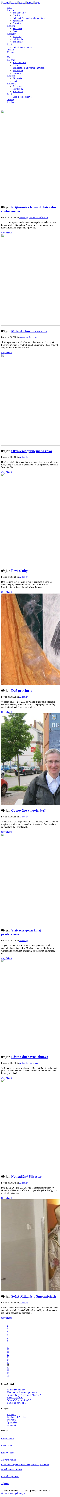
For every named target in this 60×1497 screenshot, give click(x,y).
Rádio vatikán (7, 1452)
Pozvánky (33, 337)
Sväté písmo (6, 1445)
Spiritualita (12, 1422)
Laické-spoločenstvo (38, 217)
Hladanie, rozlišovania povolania (22, 1392)
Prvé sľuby (19, 571)
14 (8, 1360)
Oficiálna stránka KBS (11, 1469)
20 (8, 1375)
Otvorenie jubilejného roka (31, 451)
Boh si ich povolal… (16, 1403)
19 (8, 1373)
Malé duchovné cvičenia (29, 331)
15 (8, 1362)
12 (8, 1354)
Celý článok (6, 232)
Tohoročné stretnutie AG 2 (19, 1400)
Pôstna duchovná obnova (29, 1057)
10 (8, 1349)
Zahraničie (12, 1425)
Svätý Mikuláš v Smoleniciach (33, 1296)
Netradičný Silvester (26, 1176)
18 (8, 1370)
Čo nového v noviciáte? (28, 810)
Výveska (5, 1483)
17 (8, 1367)
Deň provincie (21, 690)
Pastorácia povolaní (10, 1476)
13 (8, 1357)
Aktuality (23, 217)
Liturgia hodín (7, 1438)
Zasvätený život (8, 1459)
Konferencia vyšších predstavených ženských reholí (25, 1464)
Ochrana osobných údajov (13, 1493)
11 (8, 1352)
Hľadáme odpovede (16, 1389)
